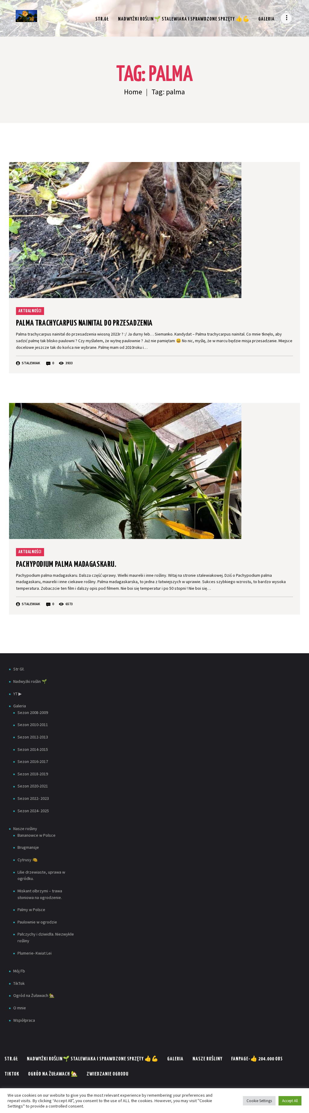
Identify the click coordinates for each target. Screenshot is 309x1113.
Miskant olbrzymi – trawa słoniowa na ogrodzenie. (40, 894)
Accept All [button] (290, 1100)
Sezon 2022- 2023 (33, 798)
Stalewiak (31, 363)
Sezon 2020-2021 (33, 786)
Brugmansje (28, 847)
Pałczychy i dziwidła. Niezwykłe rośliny (46, 937)
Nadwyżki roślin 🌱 (30, 681)
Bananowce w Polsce (37, 835)
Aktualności (29, 311)
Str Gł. (18, 669)
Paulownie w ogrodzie (37, 922)
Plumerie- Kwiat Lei (35, 953)
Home (133, 92)
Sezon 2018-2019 (33, 774)
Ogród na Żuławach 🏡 (33, 995)
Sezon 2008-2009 (33, 712)
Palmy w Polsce (31, 909)
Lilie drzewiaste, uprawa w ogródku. (41, 875)
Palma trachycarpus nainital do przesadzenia (84, 323)
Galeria (19, 706)
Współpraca (24, 1020)
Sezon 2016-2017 (33, 761)
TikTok (19, 983)
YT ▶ (17, 693)
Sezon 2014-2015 (33, 749)
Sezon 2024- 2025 (33, 810)
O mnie (19, 1008)
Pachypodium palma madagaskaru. (66, 564)
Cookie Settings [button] (259, 1100)
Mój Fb (19, 971)
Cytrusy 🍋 (27, 859)
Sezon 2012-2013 (33, 737)
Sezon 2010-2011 (33, 724)
